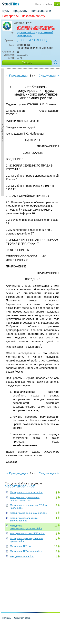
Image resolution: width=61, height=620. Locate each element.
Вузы (5, 10)
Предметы (20, 10)
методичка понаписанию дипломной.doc (24, 519)
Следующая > (49, 75)
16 (55, 546)
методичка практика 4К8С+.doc (27, 533)
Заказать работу (33, 16)
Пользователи (41, 10)
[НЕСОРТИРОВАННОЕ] (32, 40)
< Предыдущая (17, 75)
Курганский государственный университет (35, 34)
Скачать (27, 62)
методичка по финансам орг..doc (28, 513)
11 (55, 525)
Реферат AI (10, 16)
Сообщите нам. (47, 29)
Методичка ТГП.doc (21, 546)
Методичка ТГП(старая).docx (26, 551)
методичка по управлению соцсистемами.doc (24, 498)
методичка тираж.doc (22, 556)
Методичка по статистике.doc (26, 492)
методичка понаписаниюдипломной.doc (26, 527)
